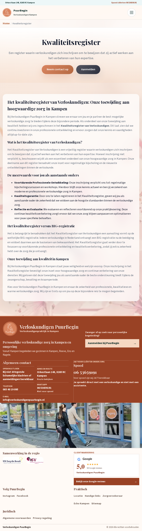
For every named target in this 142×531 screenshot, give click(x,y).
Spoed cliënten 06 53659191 (124, 2)
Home (6, 23)
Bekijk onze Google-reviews (106, 481)
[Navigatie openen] (131, 12)
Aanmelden (88, 69)
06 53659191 (85, 372)
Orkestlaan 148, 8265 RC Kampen (20, 2)
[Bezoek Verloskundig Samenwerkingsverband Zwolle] (36, 460)
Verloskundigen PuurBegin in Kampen (33, 117)
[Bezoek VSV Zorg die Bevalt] (13, 460)
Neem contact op (57, 69)
